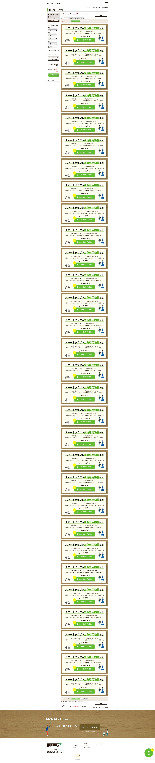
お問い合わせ (87, 747)
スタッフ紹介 (87, 745)
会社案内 (86, 743)
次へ (106, 15)
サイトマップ (98, 745)
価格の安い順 (75, 18)
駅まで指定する (54, 18)
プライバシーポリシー (100, 743)
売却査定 (74, 747)
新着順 (70, 18)
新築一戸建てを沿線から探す (98, 7)
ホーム (74, 743)
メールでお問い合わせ (90, 727)
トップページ (89, 7)
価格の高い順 (81, 18)
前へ (97, 15)
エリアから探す (51, 80)
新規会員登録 (75, 745)
